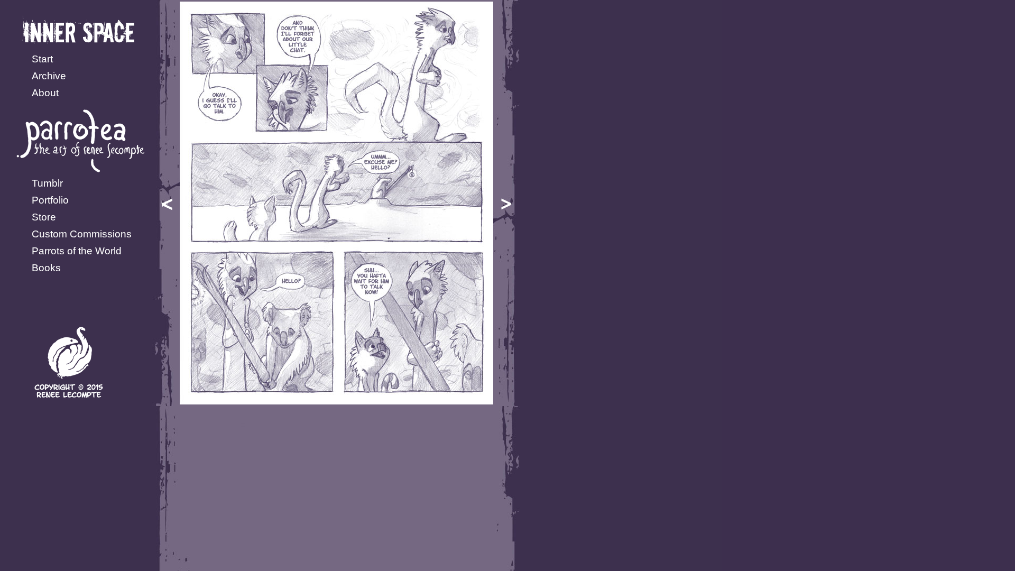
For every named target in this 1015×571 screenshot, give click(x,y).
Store (44, 217)
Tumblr (47, 183)
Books (46, 267)
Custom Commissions (82, 234)
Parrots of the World (77, 250)
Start (42, 59)
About (45, 92)
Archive (49, 75)
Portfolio (50, 200)
